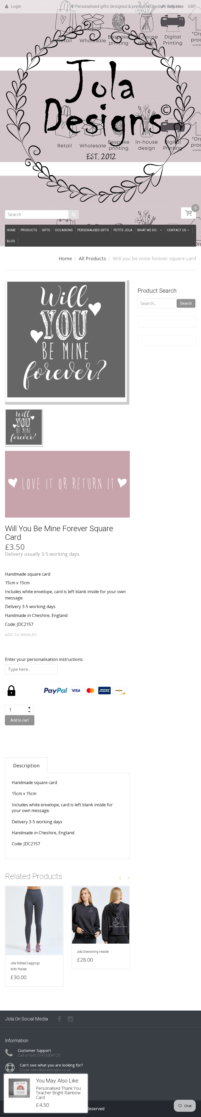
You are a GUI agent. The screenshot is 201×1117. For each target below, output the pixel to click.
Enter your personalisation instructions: (44, 659)
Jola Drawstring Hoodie (93, 952)
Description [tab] (26, 765)
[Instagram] (70, 1018)
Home (65, 258)
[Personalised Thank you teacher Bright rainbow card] (19, 1088)
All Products (92, 258)
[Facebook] (59, 1018)
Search (186, 303)
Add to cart (19, 720)
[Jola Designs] (100, 110)
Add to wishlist (21, 634)
